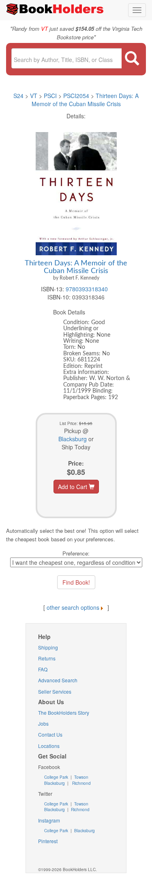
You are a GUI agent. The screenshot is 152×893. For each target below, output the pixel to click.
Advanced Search (57, 680)
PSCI (50, 96)
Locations (49, 745)
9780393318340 (87, 289)
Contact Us (50, 734)
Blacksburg (72, 439)
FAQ (42, 669)
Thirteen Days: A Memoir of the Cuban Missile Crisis (85, 100)
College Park (56, 777)
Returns (47, 658)
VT (34, 96)
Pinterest (48, 840)
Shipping (48, 647)
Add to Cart (73, 487)
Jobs (43, 723)
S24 (18, 96)
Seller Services (54, 691)
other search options (73, 607)
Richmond (81, 783)
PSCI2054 (76, 96)
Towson (80, 777)
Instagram (49, 820)
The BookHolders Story (63, 712)
